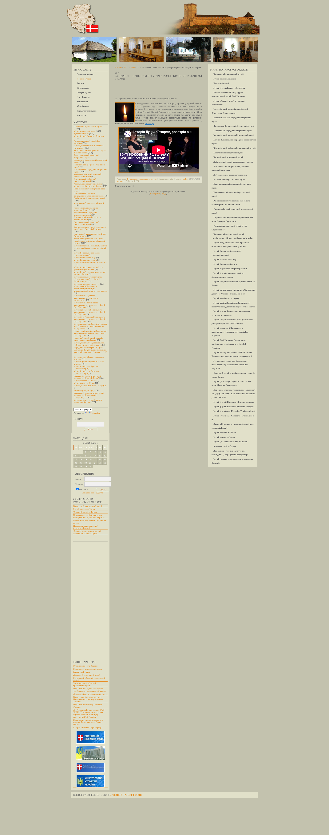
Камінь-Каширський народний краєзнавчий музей (87, 175)
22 (86, 463)
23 (90, 463)
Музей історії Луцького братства (89, 136)
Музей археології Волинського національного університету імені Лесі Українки (89, 312)
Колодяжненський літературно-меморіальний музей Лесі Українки (89, 516)
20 (76, 463)
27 (76, 466)
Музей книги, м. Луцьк (84, 383)
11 (100, 456)
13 (76, 459)
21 (81, 463)
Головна (118, 67)
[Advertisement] (88, 599)
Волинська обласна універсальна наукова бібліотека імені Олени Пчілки (88, 722)
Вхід (163, 194)
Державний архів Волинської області (90, 694)
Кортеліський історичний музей (88, 186)
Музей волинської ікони (84, 131)
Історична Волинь (81, 672)
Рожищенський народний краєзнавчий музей (85, 213)
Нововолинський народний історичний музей (86, 209)
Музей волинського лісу (85, 257)
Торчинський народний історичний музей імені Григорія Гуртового (90, 228)
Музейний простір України (85, 666)
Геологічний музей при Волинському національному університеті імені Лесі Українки (90, 333)
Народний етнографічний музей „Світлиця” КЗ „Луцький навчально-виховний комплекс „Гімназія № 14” (90, 349)
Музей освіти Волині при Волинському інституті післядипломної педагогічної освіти (90, 288)
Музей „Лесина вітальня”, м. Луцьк (90, 385)
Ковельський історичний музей (88, 184)
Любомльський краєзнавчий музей (89, 198)
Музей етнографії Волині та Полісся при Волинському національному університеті (90, 326)
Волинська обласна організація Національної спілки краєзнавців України (88, 699)
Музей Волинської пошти (85, 260)
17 (95, 459)
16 (90, 459)
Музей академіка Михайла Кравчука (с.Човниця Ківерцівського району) (90, 247)
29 (86, 466)
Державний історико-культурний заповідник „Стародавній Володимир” (89, 395)
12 (105, 456)
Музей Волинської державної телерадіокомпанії (87, 254)
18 (100, 459)
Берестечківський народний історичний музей (86, 156)
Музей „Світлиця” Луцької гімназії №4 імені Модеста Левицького (89, 344)
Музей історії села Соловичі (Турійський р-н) (86, 372)
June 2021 (90, 443)
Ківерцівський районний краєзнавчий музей (85, 180)
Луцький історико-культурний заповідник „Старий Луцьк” (87, 377)
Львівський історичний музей (86, 675)
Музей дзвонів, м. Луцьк (85, 380)
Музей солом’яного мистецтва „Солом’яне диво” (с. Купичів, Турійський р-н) (88, 279)
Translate (96, 413)
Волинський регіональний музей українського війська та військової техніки (89, 240)
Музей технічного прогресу (87, 284)
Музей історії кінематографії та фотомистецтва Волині (88, 268)
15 (86, 459)
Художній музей (81, 133)
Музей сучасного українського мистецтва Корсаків (88, 401)
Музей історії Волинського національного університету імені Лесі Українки (89, 305)
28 (81, 466)
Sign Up (99, 493)
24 (95, 463)
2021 (126, 67)
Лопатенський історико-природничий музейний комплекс (89, 194)
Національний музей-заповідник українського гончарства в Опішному (90, 689)
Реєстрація (155, 194)
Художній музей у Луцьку (85, 512)
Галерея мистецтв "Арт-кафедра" (88, 727)
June (133, 67)
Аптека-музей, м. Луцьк (84, 390)
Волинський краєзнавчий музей (88, 126)
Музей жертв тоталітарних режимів (90, 262)
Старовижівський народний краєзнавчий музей (86, 223)
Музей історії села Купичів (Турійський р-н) (86, 367)
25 (100, 463)
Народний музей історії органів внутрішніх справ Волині (88, 339)
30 (90, 466)
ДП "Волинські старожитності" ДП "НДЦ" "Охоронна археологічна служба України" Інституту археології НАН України (89, 713)
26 (105, 463)
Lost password (88, 493)
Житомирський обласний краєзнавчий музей (84, 684)
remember (83, 489)
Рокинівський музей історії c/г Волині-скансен (87, 218)
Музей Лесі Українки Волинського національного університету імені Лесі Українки (89, 319)
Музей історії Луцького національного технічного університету (86, 297)
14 (81, 459)
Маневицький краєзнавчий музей (89, 203)
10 (95, 456)
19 (105, 459)
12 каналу (149, 123)
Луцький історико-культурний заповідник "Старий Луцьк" (87, 532)
